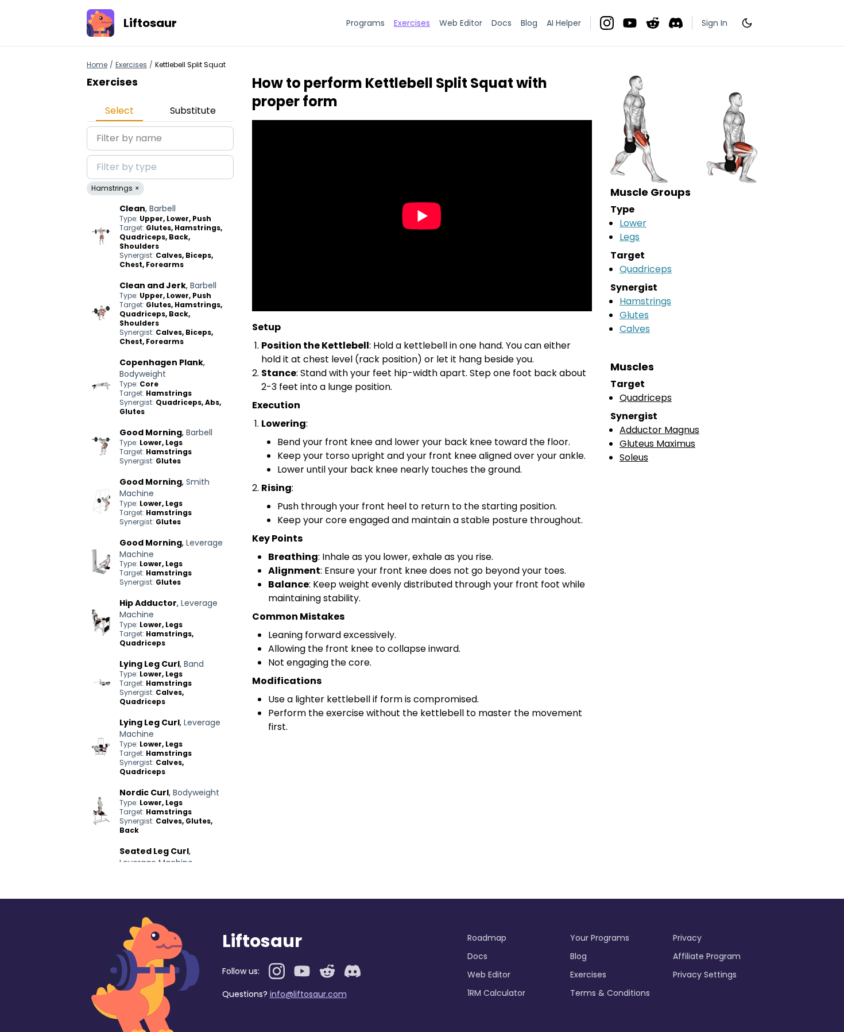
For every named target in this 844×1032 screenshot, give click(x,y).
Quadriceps (646, 269)
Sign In (714, 23)
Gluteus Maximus (657, 443)
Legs (630, 236)
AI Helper (564, 23)
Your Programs (599, 938)
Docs (501, 23)
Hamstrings (645, 301)
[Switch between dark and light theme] (747, 23)
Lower (633, 223)
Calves (635, 328)
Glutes (634, 315)
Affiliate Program (707, 956)
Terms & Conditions (610, 993)
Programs (365, 23)
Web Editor (460, 23)
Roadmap (486, 938)
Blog (529, 23)
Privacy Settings (705, 974)
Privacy (687, 938)
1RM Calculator (496, 993)
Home (97, 64)
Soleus (634, 457)
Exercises (131, 64)
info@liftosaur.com (308, 994)
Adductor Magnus (659, 429)
